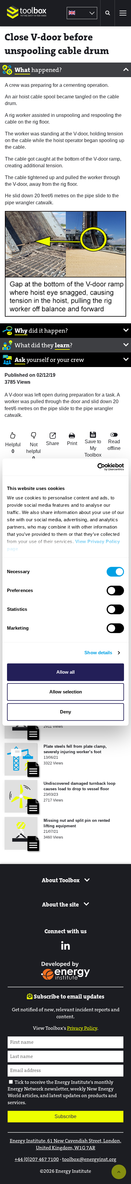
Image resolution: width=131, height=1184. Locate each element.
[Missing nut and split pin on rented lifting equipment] (21, 833)
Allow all (65, 672)
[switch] (115, 590)
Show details (98, 652)
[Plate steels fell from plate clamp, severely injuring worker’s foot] (21, 759)
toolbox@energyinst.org (89, 1159)
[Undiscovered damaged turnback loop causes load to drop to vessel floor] (21, 796)
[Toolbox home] (27, 22)
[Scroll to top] (119, 1172)
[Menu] (123, 13)
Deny (65, 711)
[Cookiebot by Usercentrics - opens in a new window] (97, 467)
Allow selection (65, 691)
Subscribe (65, 1116)
